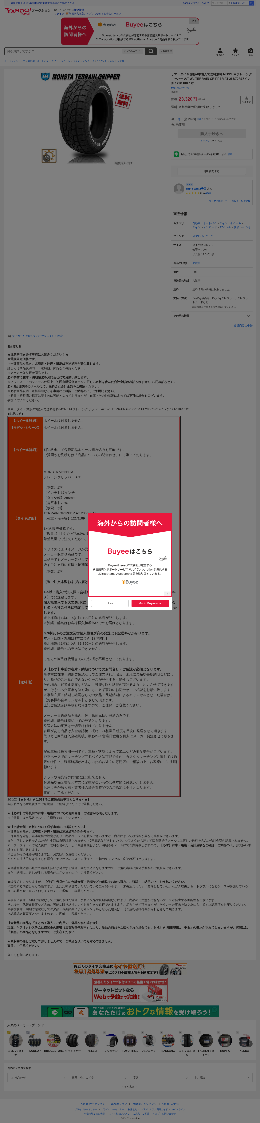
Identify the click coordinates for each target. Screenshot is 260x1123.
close (110, 603)
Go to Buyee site (150, 603)
